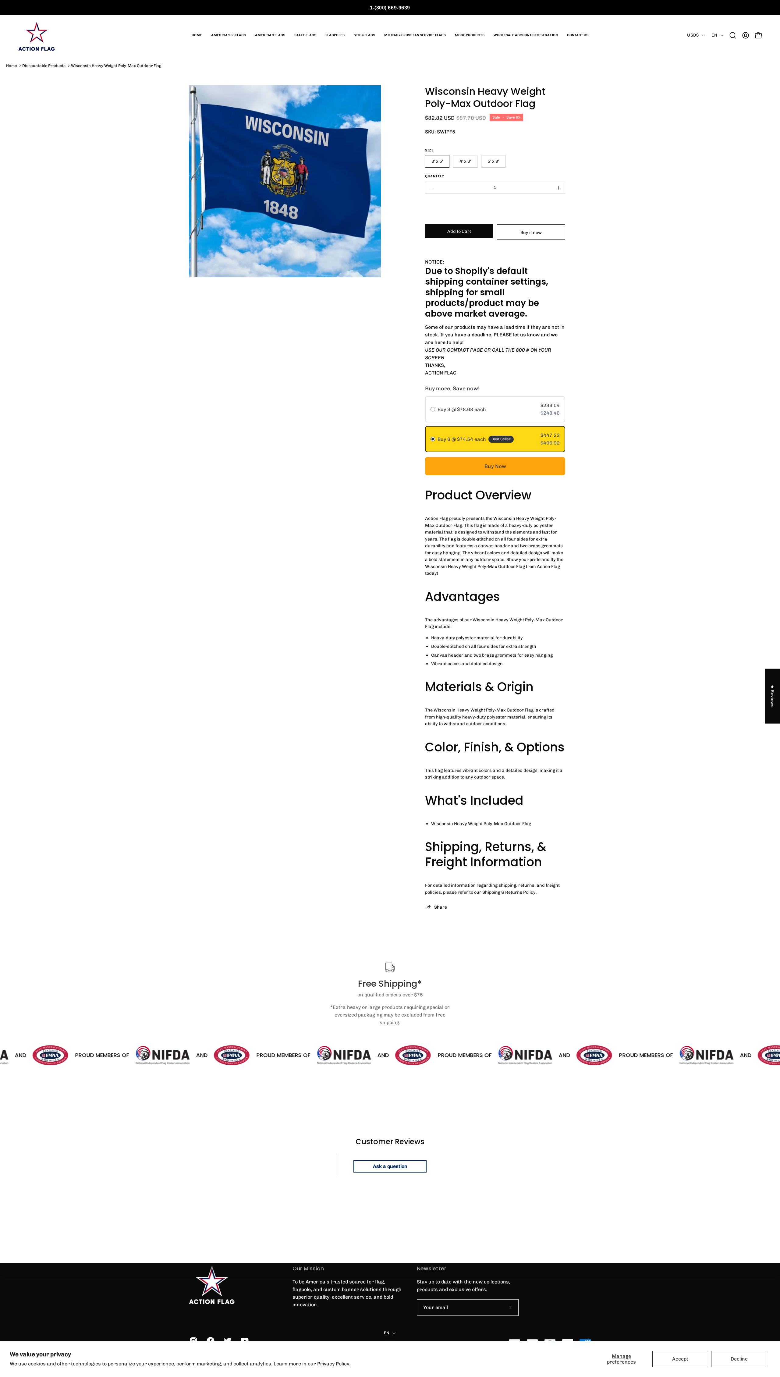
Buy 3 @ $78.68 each (462, 409)
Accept (680, 1359)
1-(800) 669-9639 (390, 7)
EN (714, 35)
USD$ (693, 35)
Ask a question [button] (390, 1166)
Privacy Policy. (333, 1364)
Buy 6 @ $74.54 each (462, 439)
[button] (732, 35)
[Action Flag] (36, 35)
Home (11, 65)
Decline (739, 1359)
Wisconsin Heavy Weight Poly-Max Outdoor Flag (116, 65)
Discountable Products (44, 65)
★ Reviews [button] (772, 696)
